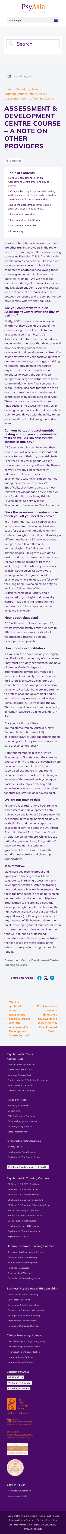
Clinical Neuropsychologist (25, 1335)
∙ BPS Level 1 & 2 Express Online (22, 1189)
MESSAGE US (15, 1377)
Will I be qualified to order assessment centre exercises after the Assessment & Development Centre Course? (19, 1018)
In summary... (17, 231)
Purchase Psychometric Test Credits (27, 1167)
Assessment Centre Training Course (29, 98)
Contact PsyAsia (18, 1371)
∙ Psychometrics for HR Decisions (23, 1226)
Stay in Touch (16, 1484)
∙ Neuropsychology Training (20, 1357)
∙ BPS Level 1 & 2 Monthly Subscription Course (29, 1205)
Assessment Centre (17, 960)
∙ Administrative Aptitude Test (21, 1064)
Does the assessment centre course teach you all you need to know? (29, 206)
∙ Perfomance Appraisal (18, 1267)
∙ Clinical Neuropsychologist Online (23, 1346)
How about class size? (22, 214)
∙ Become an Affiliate (17, 1496)
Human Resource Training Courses (30, 1246)
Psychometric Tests (20, 1054)
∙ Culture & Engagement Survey (22, 1121)
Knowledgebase (27, 89)
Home (8, 89)
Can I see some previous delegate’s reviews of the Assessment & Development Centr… (47, 1018)
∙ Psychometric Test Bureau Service (24, 1157)
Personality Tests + (17, 1099)
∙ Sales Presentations (17, 1131)
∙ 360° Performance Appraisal (21, 1116)
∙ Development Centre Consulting (23, 1305)
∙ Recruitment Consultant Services (23, 1326)
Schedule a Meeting (18, 1388)
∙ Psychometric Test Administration (23, 1231)
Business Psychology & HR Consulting (32, 1288)
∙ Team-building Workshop (19, 1273)
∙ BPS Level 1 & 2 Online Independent (25, 1200)
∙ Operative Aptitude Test (19, 1075)
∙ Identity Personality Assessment (23, 1210)
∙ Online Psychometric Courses (21, 1220)
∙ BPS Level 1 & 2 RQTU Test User (23, 1184)
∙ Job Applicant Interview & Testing (23, 1315)
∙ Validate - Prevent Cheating (20, 1090)
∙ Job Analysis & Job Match (19, 1126)
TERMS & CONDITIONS (45, 1524)
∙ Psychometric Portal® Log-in (21, 1152)
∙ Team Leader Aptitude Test (20, 1085)
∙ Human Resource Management (22, 1262)
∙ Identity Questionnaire (18, 1105)
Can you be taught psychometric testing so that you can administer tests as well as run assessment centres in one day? (32, 195)
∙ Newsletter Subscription (19, 1490)
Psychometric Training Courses (28, 1178)
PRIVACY (28, 1529)
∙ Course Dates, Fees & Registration (24, 1278)
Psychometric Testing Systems (24, 1140)
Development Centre (45, 960)
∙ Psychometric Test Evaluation (21, 1320)
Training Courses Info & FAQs (24, 94)
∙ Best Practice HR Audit (18, 1299)
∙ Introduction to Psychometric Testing (25, 1215)
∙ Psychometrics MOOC (18, 1236)
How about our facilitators (25, 220)
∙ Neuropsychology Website (20, 1362)
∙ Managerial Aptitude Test (19, 1069)
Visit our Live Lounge (19, 1383)
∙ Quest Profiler (14, 1110)
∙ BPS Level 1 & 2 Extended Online (23, 1194)
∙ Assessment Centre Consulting (22, 1294)
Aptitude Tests (15, 1058)
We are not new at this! (23, 225)
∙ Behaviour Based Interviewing (22, 1257)
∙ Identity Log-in (14, 1146)
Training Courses (15, 965)
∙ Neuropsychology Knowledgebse (23, 1351)
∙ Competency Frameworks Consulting (25, 1310)
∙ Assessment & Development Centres (25, 1252)
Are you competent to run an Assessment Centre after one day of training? (28, 181)
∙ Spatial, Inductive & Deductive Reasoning (27, 1080)
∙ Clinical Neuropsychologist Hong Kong (26, 1341)
